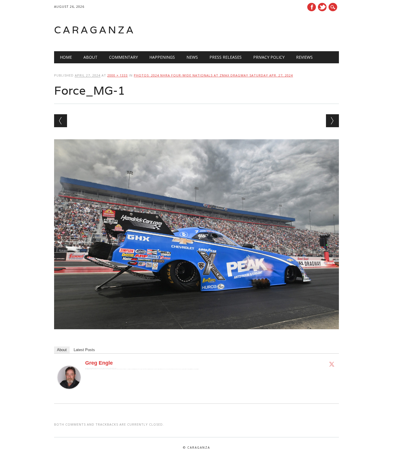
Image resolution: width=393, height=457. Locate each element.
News (192, 57)
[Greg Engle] (69, 394)
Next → (332, 120)
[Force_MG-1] (196, 334)
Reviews (304, 57)
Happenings (162, 57)
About (90, 57)
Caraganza (94, 29)
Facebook (311, 7)
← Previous (60, 120)
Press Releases (225, 57)
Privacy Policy (269, 57)
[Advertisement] (265, 30)
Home (66, 57)
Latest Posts (84, 350)
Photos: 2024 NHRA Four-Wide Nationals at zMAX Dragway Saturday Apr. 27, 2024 (213, 75)
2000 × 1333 (117, 75)
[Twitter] (331, 364)
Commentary (123, 57)
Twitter (322, 7)
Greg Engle (99, 363)
